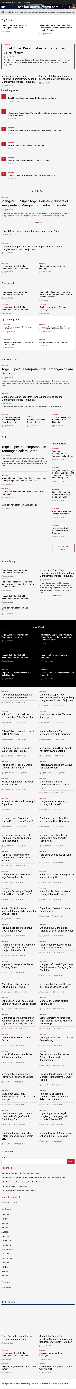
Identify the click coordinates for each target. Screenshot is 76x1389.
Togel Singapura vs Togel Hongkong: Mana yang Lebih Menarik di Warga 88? (54, 1116)
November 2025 (7, 1249)
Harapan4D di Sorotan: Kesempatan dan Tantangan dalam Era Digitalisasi (54, 1096)
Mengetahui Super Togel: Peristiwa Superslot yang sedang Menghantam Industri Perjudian (41, 12)
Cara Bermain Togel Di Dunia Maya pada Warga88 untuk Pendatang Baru (16, 1116)
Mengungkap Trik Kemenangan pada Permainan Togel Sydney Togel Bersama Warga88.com (17, 1020)
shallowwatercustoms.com (38, 7)
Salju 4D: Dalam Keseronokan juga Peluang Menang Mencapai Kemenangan (56, 1020)
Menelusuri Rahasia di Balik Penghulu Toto (53, 1002)
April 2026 (5, 1232)
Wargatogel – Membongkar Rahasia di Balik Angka (15, 985)
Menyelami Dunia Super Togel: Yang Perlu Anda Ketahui (55, 749)
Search (4, 1157)
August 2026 (5, 1215)
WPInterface (66, 1384)
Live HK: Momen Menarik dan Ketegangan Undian (17, 1056)
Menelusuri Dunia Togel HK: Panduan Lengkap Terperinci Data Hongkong (16, 838)
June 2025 (5, 1271)
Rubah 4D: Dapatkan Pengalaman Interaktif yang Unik (57, 876)
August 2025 (5, 1263)
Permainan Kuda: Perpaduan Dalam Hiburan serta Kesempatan (54, 1057)
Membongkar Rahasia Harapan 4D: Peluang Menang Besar (55, 985)
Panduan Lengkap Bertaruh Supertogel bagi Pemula (15, 749)
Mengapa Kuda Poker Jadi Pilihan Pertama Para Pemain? (17, 819)
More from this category (63, 548)
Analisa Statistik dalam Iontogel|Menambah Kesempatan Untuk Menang (19, 911)
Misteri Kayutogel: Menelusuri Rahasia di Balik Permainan (55, 1134)
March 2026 (5, 1236)
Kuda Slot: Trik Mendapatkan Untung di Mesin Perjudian (54, 893)
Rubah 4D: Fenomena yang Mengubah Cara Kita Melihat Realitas (16, 857)
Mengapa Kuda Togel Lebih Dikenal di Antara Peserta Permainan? (53, 838)
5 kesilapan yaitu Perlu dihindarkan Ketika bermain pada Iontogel (18, 1096)
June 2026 (5, 1223)
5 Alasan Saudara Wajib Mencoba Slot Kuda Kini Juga (31, 175)
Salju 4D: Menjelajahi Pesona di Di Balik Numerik (29, 160)
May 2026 (5, 1228)
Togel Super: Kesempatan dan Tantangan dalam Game (14, 26)
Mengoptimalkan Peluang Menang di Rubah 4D (52, 803)
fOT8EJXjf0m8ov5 (21, 702)
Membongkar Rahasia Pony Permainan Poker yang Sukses (17, 1075)
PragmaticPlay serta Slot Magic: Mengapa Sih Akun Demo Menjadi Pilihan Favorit (18, 947)
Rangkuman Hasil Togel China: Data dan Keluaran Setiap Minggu (19, 1002)
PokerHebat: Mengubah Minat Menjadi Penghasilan (55, 946)
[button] (74, 29)
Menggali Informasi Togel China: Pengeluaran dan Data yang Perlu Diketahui (56, 967)
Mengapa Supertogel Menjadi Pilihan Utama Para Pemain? (16, 893)
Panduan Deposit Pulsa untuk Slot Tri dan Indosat (16, 929)
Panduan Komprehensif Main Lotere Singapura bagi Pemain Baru (17, 1136)
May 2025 (5, 1276)
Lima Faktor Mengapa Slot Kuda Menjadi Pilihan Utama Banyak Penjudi (56, 1077)
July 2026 (4, 1219)
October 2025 (6, 1254)
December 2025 (6, 1245)
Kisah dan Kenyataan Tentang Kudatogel (26, 145)
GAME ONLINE (7, 44)
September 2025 (7, 1258)
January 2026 (6, 1241)
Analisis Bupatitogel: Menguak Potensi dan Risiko (17, 783)
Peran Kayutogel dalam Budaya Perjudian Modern (55, 766)
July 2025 (4, 1267)
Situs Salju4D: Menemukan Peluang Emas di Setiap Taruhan (56, 929)
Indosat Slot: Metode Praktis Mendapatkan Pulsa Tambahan (55, 77)
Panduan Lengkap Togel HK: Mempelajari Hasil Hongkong (54, 819)
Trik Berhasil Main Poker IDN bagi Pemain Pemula (16, 876)
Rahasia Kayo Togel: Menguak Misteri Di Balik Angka (17, 766)
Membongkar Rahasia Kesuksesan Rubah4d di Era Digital (54, 784)
